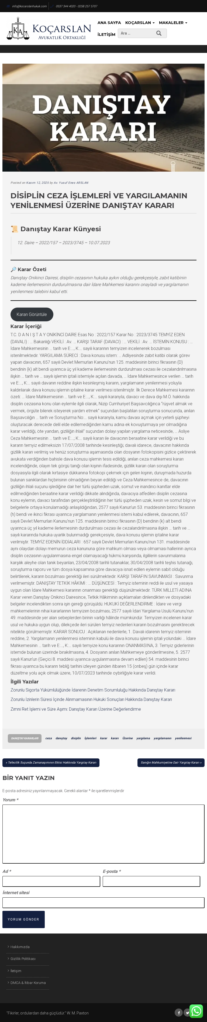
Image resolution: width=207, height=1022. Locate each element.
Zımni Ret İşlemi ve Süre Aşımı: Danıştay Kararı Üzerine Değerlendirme (76, 709)
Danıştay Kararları (24, 738)
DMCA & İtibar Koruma (28, 983)
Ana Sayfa (109, 22)
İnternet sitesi (15, 892)
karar (103, 738)
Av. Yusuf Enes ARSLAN (71, 183)
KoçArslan (138, 22)
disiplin (76, 738)
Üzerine (127, 738)
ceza (48, 738)
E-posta (111, 871)
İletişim (106, 34)
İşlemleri (90, 738)
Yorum (10, 799)
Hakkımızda (20, 947)
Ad (6, 871)
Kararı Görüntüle (32, 314)
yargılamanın (162, 738)
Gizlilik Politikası (23, 959)
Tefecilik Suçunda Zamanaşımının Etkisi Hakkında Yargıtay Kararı (52, 762)
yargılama (143, 738)
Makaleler (172, 22)
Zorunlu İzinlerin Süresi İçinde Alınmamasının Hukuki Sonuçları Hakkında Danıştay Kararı (91, 699)
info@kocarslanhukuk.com (29, 6)
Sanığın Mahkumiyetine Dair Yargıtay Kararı (170, 762)
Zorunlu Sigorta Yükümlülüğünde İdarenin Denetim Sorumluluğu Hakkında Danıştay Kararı (93, 690)
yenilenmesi (183, 738)
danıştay (61, 738)
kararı (115, 738)
